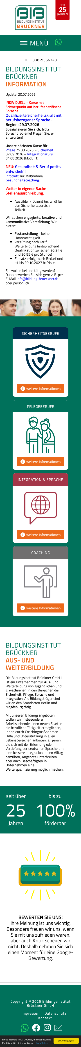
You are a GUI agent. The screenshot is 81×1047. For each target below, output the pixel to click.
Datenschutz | (57, 1013)
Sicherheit (45, 150)
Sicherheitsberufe (40, 333)
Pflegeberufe (40, 406)
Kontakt (45, 1018)
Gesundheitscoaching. (23, 180)
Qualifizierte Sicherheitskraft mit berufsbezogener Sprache (33, 117)
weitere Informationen (40, 388)
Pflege (10, 150)
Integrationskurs (40, 154)
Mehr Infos (41, 1043)
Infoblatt (12, 176)
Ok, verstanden (66, 1040)
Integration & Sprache (40, 479)
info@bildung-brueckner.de (37, 278)
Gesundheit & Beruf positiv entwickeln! (33, 169)
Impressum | (32, 1013)
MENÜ (38, 44)
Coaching (40, 552)
